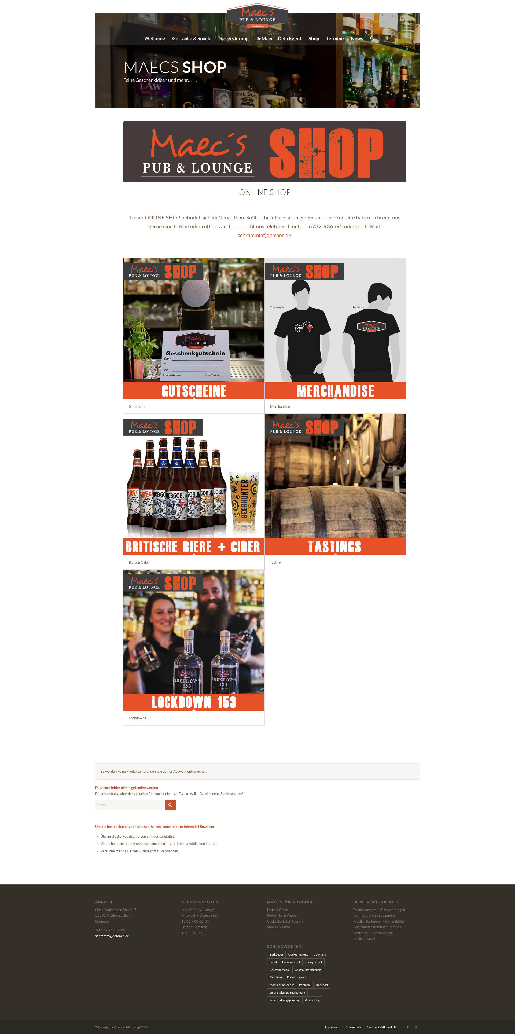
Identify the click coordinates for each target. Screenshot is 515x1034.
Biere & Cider (139, 562)
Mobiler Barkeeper (282, 985)
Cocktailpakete (298, 954)
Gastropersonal (280, 969)
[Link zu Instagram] (501, 16)
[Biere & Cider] (193, 484)
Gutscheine (137, 406)
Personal (305, 985)
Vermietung (312, 1000)
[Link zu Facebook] (493, 16)
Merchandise (280, 406)
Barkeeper (276, 954)
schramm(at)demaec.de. (265, 235)
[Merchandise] (335, 328)
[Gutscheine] (193, 328)
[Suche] (370, 38)
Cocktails (320, 954)
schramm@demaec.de (112, 936)
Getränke (276, 977)
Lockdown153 (140, 718)
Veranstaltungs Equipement (287, 992)
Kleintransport (296, 977)
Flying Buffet (313, 962)
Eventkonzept (291, 962)
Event (273, 962)
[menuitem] (155, 38)
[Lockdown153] (193, 640)
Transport (322, 985)
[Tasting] (335, 484)
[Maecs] (258, 16)
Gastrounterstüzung (308, 969)
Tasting (275, 562)
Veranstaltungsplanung (285, 1000)
